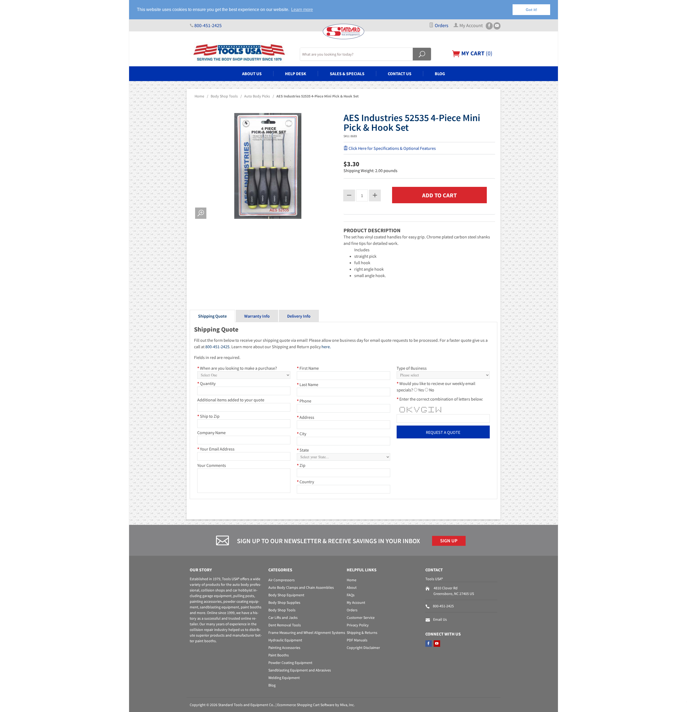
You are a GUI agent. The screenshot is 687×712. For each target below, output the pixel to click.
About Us (252, 73)
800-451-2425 (208, 25)
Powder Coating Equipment (290, 662)
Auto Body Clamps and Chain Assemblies (301, 587)
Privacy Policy (358, 625)
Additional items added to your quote (230, 399)
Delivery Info (298, 316)
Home (199, 96)
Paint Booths (278, 655)
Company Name (211, 432)
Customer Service (361, 617)
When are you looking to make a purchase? (237, 368)
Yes (421, 390)
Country (305, 481)
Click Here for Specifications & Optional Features (392, 148)
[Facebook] (489, 26)
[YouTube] (497, 26)
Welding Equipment (284, 677)
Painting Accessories (284, 647)
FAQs (351, 595)
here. (326, 346)
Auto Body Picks (257, 96)
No (431, 390)
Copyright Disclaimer (363, 647)
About (352, 587)
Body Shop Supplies (284, 602)
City (301, 433)
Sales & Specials (347, 73)
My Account (356, 602)
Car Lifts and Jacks (283, 617)
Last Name (307, 384)
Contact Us (399, 73)
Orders (441, 25)
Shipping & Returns (362, 632)
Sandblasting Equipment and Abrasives (299, 670)
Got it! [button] (531, 10)
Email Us (440, 619)
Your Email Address (216, 449)
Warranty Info (257, 316)
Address (305, 417)
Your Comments (211, 465)
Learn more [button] (302, 9)
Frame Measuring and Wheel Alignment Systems (306, 632)
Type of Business (412, 368)
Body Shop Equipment (286, 595)
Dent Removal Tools (284, 625)
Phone (304, 401)
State (303, 450)
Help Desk (295, 73)
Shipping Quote (212, 316)
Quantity (206, 383)
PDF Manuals (357, 640)
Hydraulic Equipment (285, 640)
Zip (301, 465)
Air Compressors (281, 579)
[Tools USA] (242, 53)
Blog (440, 73)
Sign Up (449, 541)
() (476, 53)
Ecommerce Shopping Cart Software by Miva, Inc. (316, 704)
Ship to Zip (208, 416)
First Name (308, 368)
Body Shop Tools (224, 96)
